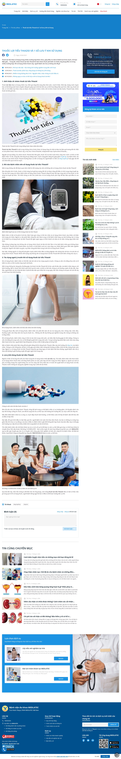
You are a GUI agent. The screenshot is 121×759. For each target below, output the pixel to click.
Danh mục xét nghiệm (91, 11)
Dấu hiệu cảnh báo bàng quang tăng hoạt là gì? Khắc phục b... (49, 587)
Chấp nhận (105, 756)
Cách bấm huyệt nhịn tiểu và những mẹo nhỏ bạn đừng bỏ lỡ (48, 557)
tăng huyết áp (63, 158)
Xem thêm (116, 160)
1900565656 (7, 721)
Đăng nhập (115, 4)
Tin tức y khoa (15, 28)
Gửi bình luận (68, 529)
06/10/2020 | (27, 76)
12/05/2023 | (27, 70)
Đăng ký (107, 4)
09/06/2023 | (31, 73)
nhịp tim (69, 345)
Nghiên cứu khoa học (62, 11)
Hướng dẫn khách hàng (47, 11)
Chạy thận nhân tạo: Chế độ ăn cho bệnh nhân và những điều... (49, 572)
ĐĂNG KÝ (113, 725)
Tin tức (73, 11)
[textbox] (101, 133)
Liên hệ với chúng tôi (100, 72)
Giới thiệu (25, 11)
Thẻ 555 (80, 11)
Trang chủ (5, 28)
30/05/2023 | (30, 67)
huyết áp (63, 157)
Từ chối (97, 756)
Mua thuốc (103, 11)
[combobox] (101, 133)
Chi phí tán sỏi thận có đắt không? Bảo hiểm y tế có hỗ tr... (47, 616)
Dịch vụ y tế (33, 11)
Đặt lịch (61, 658)
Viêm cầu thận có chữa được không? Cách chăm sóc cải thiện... (49, 601)
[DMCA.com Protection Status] (8, 747)
